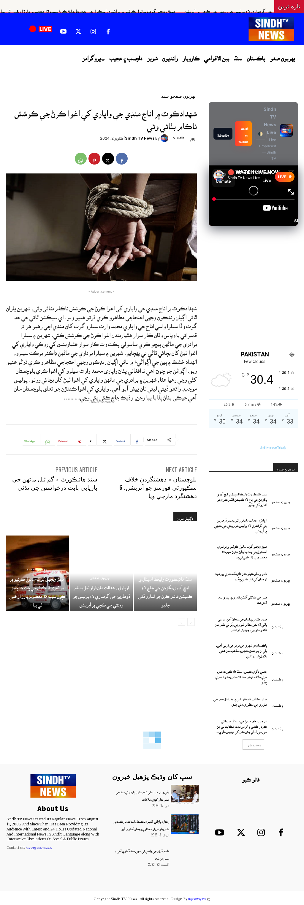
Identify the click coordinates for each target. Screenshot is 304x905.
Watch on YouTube (243, 133)
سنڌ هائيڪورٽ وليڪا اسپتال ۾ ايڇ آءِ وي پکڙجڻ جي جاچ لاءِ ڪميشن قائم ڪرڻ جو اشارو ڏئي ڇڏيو (242, 497)
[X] (78, 29)
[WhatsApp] (81, 159)
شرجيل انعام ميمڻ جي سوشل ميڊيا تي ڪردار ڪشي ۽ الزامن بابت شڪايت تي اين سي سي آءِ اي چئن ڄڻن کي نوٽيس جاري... (241, 724)
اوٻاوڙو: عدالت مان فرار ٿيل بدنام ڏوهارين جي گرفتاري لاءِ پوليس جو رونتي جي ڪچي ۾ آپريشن (101, 593)
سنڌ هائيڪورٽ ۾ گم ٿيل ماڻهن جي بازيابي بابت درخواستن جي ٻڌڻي (54, 483)
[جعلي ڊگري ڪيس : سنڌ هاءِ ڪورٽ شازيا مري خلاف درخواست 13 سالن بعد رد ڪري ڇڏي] (284, 672)
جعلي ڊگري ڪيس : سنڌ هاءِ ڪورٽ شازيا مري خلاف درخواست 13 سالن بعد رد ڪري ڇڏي (241, 674)
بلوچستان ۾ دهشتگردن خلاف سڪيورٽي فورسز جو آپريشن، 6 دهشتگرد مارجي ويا (158, 487)
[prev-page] (191, 622)
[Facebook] (108, 29)
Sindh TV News (139, 138)
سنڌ (165, 96)
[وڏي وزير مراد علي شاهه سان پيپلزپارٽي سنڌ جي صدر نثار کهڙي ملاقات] (185, 794)
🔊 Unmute (223, 178)
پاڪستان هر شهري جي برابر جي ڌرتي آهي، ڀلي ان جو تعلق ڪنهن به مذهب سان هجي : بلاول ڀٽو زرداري (241, 648)
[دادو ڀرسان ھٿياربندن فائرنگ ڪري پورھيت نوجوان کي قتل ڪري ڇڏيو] (284, 573)
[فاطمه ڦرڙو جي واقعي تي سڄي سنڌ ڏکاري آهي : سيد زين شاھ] (185, 853)
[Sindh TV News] (165, 138)
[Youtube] (63, 29)
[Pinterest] (94, 159)
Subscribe (223, 133)
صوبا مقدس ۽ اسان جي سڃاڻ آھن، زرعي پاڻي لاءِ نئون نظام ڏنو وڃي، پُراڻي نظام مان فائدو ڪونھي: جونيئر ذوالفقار (241, 622)
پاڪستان (277, 627)
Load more (255, 744)
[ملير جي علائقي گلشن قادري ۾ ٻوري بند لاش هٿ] (284, 597)
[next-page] (181, 622)
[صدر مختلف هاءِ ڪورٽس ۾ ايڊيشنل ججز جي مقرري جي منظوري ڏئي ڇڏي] (284, 698)
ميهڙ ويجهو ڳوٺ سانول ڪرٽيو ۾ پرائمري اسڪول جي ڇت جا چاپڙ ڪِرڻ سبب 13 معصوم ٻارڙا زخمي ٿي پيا (124, 8)
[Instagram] (93, 29)
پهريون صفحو (182, 96)
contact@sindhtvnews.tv (39, 846)
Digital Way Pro (197, 897)
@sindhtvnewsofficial (273, 445)
